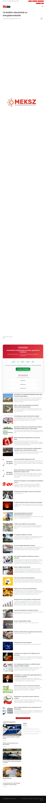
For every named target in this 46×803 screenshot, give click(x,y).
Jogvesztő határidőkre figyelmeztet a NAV (24, 459)
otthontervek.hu (23, 388)
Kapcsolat (41, 798)
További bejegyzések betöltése (23, 718)
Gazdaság (11, 18)
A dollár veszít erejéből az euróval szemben (24, 524)
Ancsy (7, 18)
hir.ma (6, 798)
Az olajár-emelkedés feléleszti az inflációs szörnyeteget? (28, 502)
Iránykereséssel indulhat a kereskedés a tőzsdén (26, 610)
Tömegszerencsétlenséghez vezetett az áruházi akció (27, 491)
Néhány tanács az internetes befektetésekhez (25, 588)
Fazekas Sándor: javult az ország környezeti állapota (27, 685)
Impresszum (25, 798)
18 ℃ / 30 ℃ (5, 1)
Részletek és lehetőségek (23, 369)
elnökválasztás (30, 731)
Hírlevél (41, 800)
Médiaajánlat (36, 798)
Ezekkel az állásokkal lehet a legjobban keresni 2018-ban (28, 631)
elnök (24, 731)
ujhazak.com (23, 380)
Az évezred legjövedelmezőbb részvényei (24, 545)
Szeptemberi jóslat (7, 778)
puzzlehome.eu (23, 384)
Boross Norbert (37, 731)
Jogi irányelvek (30, 798)
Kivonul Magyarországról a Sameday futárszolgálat (26, 416)
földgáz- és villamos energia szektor (30, 733)
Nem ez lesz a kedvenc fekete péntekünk (24, 577)
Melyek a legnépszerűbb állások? (22, 567)
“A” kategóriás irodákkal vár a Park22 (23, 534)
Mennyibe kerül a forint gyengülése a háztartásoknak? (27, 599)
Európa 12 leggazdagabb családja (22, 621)
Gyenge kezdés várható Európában (23, 642)
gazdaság (25, 726)
